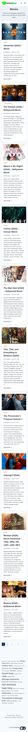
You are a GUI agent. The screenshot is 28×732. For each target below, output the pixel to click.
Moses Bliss (20, 681)
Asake (9, 661)
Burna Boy (21, 663)
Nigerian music (16, 688)
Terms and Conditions (11, 717)
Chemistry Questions (18, 665)
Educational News (7, 668)
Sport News (4, 695)
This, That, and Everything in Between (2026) (11, 352)
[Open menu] (24, 3)
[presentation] (14, 31)
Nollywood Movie (6, 690)
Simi (23, 693)
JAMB (4, 676)
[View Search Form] (21, 3)
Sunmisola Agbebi (14, 695)
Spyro (8, 695)
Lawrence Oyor (11, 676)
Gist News (13, 671)
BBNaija (18, 661)
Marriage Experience (10, 679)
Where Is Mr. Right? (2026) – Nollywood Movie (13, 169)
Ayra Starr (13, 661)
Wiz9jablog (7, 52)
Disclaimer (20, 717)
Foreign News (18, 668)
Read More (8, 79)
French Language (5, 670)
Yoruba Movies (11, 703)
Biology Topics (6, 663)
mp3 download (9, 684)
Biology (22, 661)
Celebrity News (7, 666)
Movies (5, 42)
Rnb (20, 693)
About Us (18, 715)
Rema (12, 693)
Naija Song (7, 688)
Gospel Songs (8, 673)
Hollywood (16, 673)
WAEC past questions (12, 700)
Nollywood (22, 688)
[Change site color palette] (23, 728)
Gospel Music (19, 670)
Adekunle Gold (4, 661)
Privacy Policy (11, 715)
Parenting (16, 690)
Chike (24, 665)
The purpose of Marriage (12, 698)
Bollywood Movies (14, 663)
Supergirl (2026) (12, 475)
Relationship (6, 693)
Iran (20, 673)
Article (6, 103)
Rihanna (17, 693)
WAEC (4, 701)
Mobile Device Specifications (9, 681)
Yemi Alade (4, 703)
